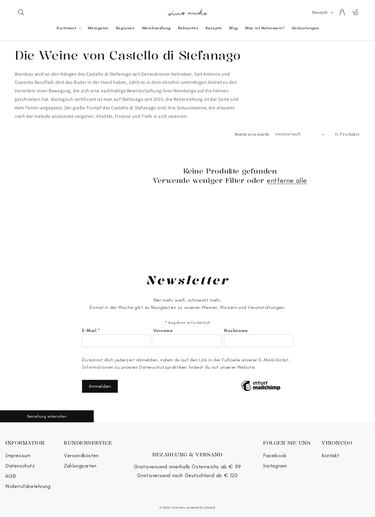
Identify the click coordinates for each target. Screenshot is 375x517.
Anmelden (100, 386)
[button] (21, 12)
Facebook (275, 456)
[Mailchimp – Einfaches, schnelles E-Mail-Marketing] (261, 386)
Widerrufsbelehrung (28, 486)
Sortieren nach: (252, 134)
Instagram (275, 466)
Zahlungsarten (80, 466)
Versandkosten (81, 456)
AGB (10, 476)
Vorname (163, 330)
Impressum (17, 456)
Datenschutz (20, 466)
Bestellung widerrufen (47, 416)
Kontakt (330, 456)
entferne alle (287, 180)
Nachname (236, 330)
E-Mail (91, 330)
